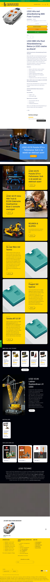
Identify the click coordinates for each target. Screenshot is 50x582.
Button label (33, 156)
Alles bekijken (25, 369)
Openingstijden (37, 543)
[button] (2, 4)
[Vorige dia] (23, 163)
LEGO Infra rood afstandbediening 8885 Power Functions (8, 535)
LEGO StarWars (22, 460)
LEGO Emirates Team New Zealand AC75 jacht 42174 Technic (34, 360)
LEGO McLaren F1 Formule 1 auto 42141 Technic (43, 360)
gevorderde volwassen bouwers (35, 480)
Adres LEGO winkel (38, 544)
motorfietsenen (40, 474)
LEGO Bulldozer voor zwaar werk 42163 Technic (16, 360)
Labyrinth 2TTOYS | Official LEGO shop (9, 574)
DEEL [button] (29, 110)
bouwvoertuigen (8, 475)
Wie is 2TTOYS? (38, 547)
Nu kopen (37, 29)
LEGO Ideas (36, 460)
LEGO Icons (6, 460)
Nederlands (41, 0)
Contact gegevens (38, 542)
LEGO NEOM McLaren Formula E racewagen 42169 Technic (6, 361)
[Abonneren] (33, 562)
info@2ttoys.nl (24, 550)
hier (14, 553)
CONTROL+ (35, 475)
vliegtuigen (36, 474)
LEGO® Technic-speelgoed (23, 477)
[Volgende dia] (27, 163)
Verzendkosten (35, 20)
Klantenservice (37, 546)
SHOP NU (31, 185)
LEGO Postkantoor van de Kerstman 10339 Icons (6, 431)
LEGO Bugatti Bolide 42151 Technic (25, 360)
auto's (33, 474)
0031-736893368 (25, 549)
